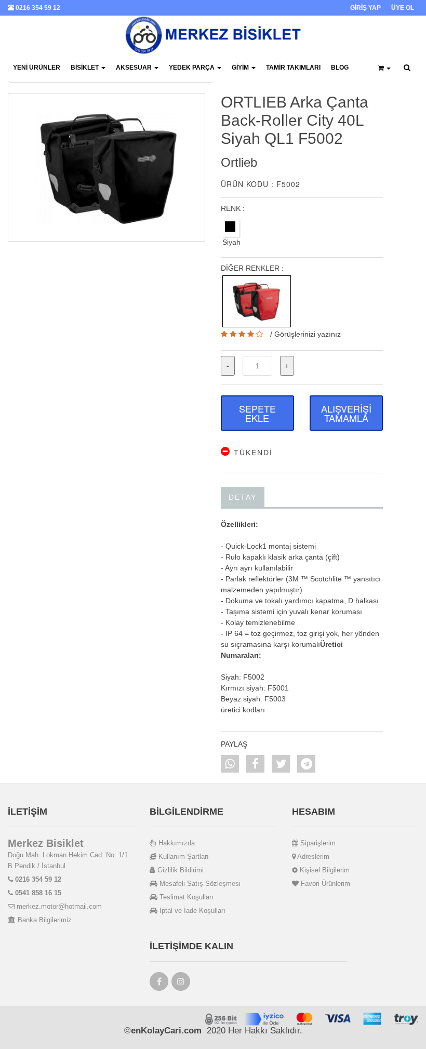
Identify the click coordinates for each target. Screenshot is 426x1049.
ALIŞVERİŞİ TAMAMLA (346, 413)
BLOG (340, 67)
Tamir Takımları (293, 67)
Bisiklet (85, 67)
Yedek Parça (192, 67)
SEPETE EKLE (257, 413)
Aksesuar (134, 67)
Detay (243, 497)
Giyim (241, 67)
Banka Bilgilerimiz (44, 920)
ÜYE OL (402, 7)
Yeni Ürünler (36, 67)
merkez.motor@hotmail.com (58, 906)
